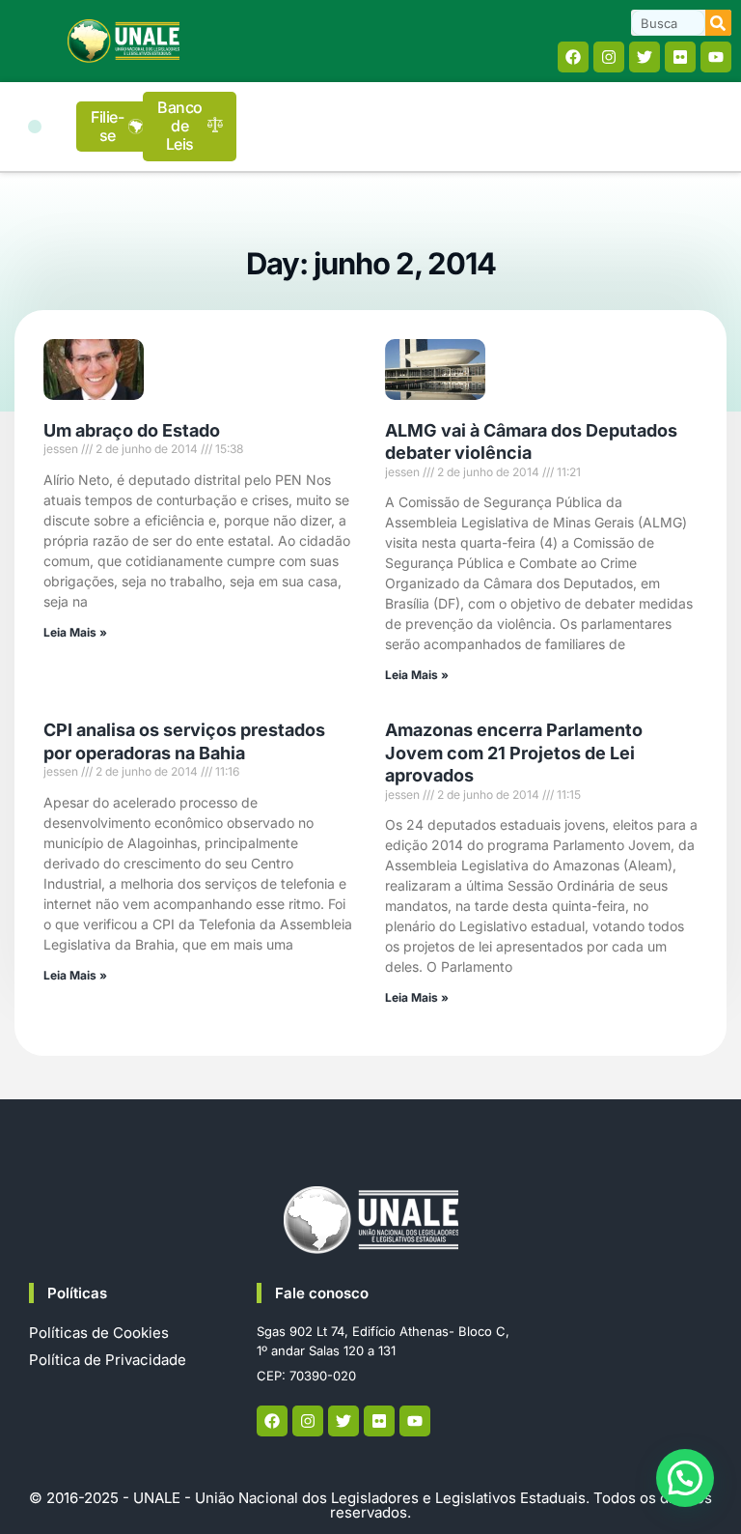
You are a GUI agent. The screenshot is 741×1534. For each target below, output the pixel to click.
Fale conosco (322, 1293)
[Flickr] (680, 57)
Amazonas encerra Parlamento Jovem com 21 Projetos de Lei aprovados (514, 752)
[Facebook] (573, 57)
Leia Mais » (75, 632)
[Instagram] (608, 57)
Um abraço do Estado (131, 430)
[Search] (718, 23)
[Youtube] (715, 57)
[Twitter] (644, 57)
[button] (34, 126)
